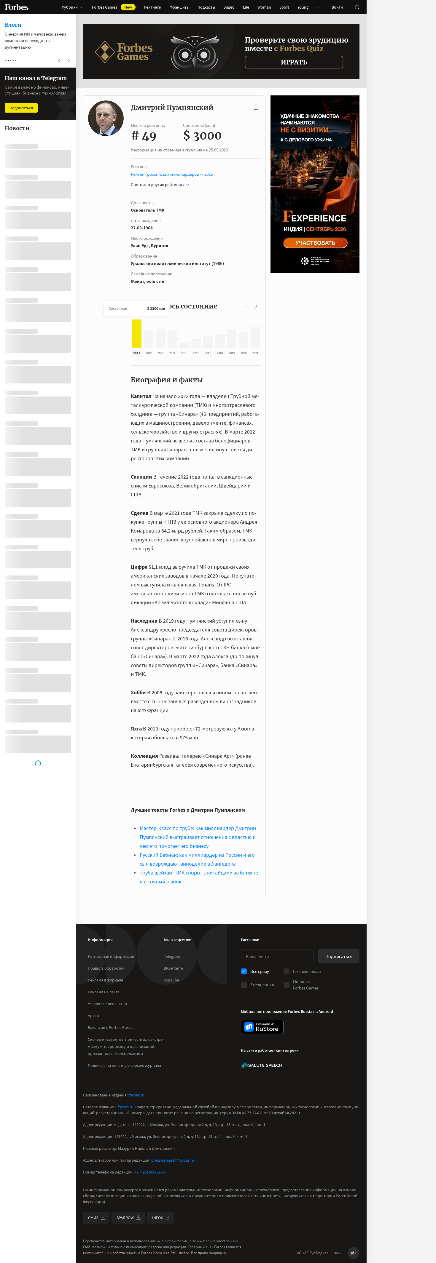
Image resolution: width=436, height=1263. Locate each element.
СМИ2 (93, 1217)
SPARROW (125, 1217)
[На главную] (16, 7)
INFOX (157, 1217)
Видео (229, 7)
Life (246, 7)
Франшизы (179, 7)
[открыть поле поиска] (357, 7)
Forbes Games (112, 7)
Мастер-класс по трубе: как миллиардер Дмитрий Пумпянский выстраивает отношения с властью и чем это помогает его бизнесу (198, 837)
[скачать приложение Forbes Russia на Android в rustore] (262, 1027)
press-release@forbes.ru (172, 1160)
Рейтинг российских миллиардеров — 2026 (172, 174)
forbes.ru (136, 1095)
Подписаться (338, 956)
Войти (337, 7)
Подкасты (206, 7)
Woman (264, 7)
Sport (284, 7)
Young (302, 7)
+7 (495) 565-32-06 (150, 1172)
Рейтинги (152, 7)
